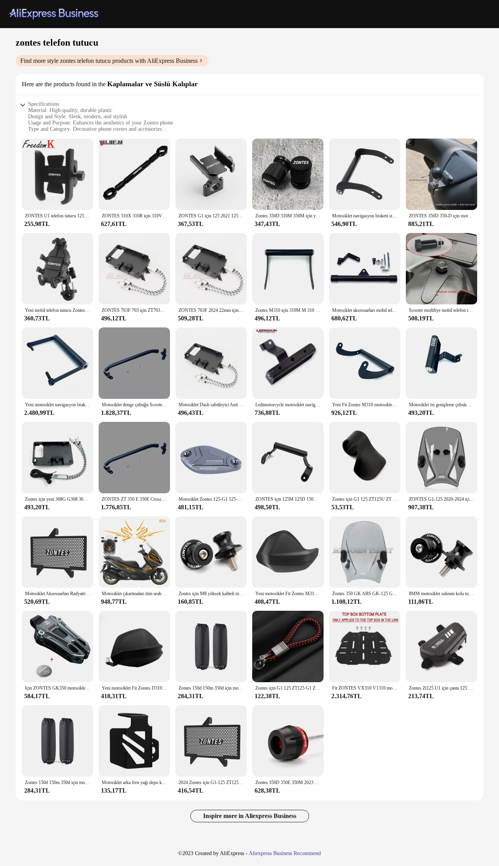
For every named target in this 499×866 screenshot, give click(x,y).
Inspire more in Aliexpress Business (249, 816)
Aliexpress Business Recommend (285, 853)
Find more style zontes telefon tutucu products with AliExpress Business (109, 60)
